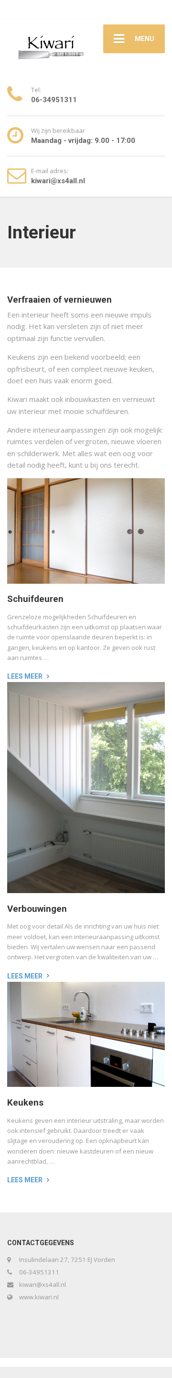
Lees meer (25, 676)
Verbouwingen (37, 909)
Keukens (25, 1102)
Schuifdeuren (35, 599)
